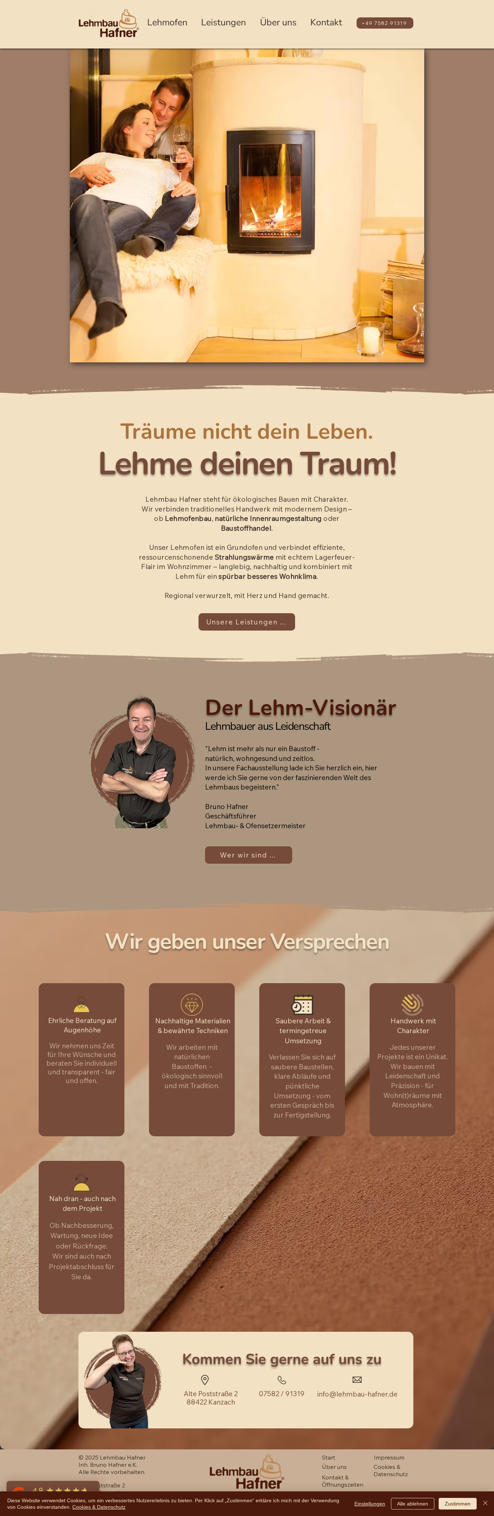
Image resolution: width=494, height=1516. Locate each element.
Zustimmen (457, 1504)
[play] (409, 356)
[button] (247, 205)
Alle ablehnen (412, 1504)
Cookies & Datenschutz (98, 1507)
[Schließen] (485, 1503)
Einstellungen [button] (369, 1504)
